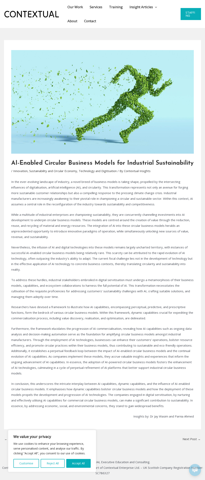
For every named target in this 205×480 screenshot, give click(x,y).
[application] (155, 7)
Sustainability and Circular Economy (53, 171)
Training (116, 7)
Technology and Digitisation (98, 171)
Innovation (20, 171)
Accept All (78, 463)
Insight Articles (141, 7)
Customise (26, 463)
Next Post (192, 439)
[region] (52, 451)
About (72, 21)
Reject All (53, 463)
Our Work (75, 7)
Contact (90, 21)
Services (96, 7)
